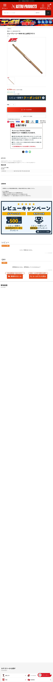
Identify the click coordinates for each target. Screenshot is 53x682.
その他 (18, 162)
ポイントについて (14, 92)
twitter (23, 152)
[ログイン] (43, 7)
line (30, 152)
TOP (2, 161)
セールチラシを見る (38, 275)
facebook (26, 152)
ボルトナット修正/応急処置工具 (10, 162)
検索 (48, 12)
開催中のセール (14, 275)
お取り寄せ (9, 28)
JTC (8, 35)
